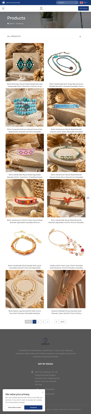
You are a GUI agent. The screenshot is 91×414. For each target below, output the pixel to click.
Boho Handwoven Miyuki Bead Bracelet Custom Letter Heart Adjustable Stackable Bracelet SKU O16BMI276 (66, 130)
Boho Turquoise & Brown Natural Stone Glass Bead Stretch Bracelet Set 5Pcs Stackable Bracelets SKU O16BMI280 (24, 130)
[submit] (76, 2)
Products (19, 24)
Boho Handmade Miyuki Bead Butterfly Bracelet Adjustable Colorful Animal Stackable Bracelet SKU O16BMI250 (66, 221)
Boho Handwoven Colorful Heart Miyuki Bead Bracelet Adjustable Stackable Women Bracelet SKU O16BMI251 (24, 221)
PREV (28, 322)
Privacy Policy (74, 409)
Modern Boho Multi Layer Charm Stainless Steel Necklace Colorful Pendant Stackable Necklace (66, 267)
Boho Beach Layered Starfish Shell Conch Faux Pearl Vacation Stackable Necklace (25, 312)
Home (11, 24)
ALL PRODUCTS (14, 36)
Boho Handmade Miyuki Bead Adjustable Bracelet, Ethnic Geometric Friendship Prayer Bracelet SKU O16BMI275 (24, 176)
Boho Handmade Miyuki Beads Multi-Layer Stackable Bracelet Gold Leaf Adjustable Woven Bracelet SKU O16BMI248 (24, 267)
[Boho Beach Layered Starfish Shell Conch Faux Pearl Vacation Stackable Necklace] (25, 289)
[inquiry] (87, 198)
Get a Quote (83, 8)
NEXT (63, 322)
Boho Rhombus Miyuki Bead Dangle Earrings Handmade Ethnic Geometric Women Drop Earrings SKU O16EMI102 (24, 85)
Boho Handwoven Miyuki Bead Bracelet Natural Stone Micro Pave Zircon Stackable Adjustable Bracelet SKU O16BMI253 (66, 176)
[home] (41, 8)
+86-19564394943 (47, 389)
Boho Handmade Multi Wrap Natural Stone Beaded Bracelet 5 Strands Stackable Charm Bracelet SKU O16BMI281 (66, 85)
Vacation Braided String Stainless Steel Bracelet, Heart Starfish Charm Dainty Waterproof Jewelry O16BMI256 (66, 312)
